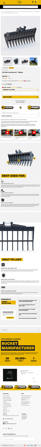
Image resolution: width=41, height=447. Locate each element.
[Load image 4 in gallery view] (34, 61)
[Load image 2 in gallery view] (16, 61)
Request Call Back (9, 89)
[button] (8, 162)
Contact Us (9, 317)
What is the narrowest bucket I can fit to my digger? (26, 403)
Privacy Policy (5, 407)
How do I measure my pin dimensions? (25, 399)
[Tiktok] (11, 428)
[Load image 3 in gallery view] (25, 61)
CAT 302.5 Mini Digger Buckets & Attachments (29, 11)
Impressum (5, 412)
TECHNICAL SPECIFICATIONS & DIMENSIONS (10, 112)
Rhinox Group (5, 445)
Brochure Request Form (7, 397)
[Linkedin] (9, 428)
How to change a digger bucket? (26, 395)
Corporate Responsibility (7, 404)
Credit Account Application (7, 398)
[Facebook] (3, 428)
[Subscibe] (35, 439)
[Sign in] (32, 2)
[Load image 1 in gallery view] (7, 61)
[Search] (4, 7)
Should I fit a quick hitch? (25, 401)
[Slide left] (2, 61)
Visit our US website (6, 395)
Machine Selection (9, 11)
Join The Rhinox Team (6, 403)
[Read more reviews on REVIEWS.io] (10, 378)
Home (2, 11)
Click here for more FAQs (25, 405)
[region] (27, 374)
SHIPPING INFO (4, 329)
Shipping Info (5, 401)
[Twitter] (6, 428)
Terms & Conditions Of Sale (7, 406)
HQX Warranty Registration (7, 400)
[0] (36, 2)
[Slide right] (39, 61)
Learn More (28, 80)
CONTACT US (14, 87)
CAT (16, 11)
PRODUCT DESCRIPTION (7, 116)
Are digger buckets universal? (26, 397)
